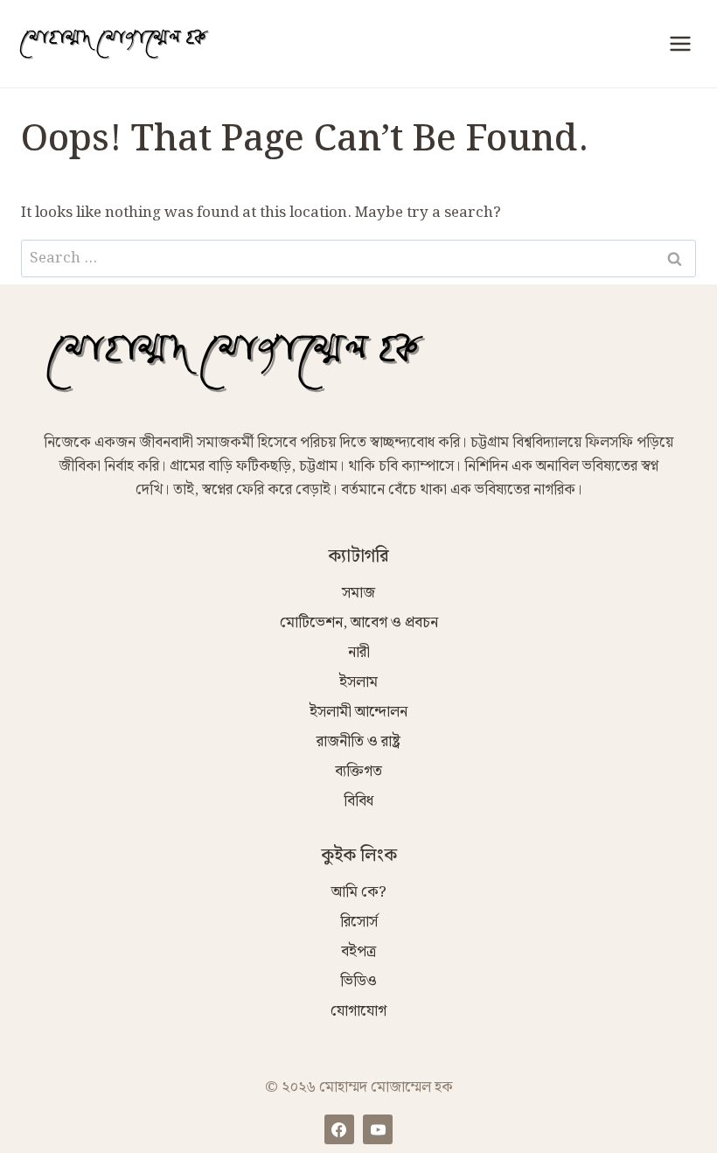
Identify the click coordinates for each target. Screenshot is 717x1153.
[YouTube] (378, 1129)
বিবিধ (358, 801)
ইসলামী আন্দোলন (358, 712)
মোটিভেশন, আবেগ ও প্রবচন (359, 623)
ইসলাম (358, 682)
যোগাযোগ (358, 1011)
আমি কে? (358, 892)
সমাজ (358, 593)
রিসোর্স (359, 922)
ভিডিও (358, 981)
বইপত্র (358, 952)
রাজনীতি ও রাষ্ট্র (358, 742)
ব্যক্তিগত (358, 771)
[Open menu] (680, 43)
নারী (359, 652)
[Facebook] (339, 1129)
